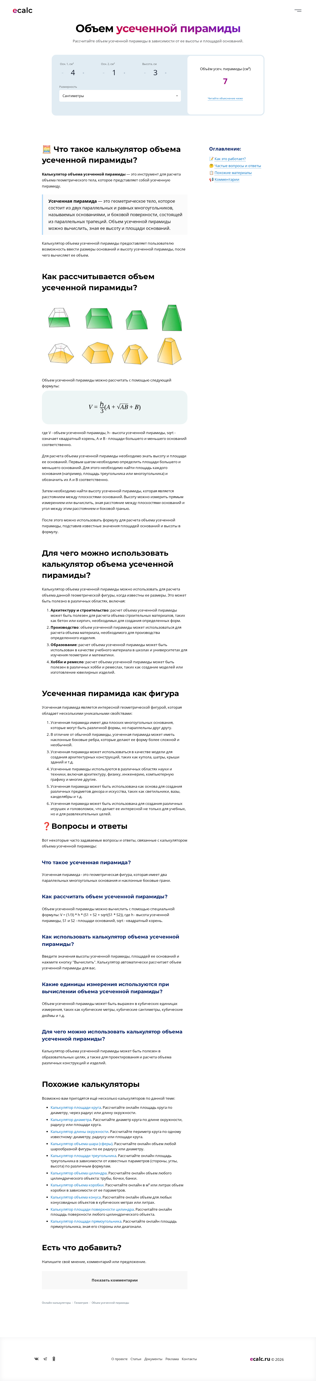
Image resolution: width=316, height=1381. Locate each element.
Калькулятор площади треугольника (83, 1155)
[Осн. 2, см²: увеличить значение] (124, 73)
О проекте (119, 1359)
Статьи (136, 1359)
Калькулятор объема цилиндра (79, 1172)
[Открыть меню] (297, 10)
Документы (153, 1359)
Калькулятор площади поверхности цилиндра (92, 1209)
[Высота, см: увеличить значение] (165, 73)
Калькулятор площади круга (76, 1107)
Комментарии (227, 179)
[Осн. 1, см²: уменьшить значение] (62, 73)
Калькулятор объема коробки (77, 1184)
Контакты (189, 1359)
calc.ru (260, 1358)
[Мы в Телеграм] (45, 1359)
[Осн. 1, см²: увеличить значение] (83, 73)
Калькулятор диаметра (71, 1119)
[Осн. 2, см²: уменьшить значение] (103, 73)
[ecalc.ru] (24, 10)
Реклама (172, 1359)
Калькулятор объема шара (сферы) (82, 1143)
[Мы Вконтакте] (36, 1359)
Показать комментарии (115, 1280)
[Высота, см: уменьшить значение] (144, 73)
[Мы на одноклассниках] (54, 1359)
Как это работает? (230, 158)
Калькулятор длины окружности (79, 1131)
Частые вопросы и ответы (238, 165)
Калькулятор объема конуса (76, 1197)
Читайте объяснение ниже (225, 98)
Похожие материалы (233, 172)
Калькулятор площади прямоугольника (86, 1221)
